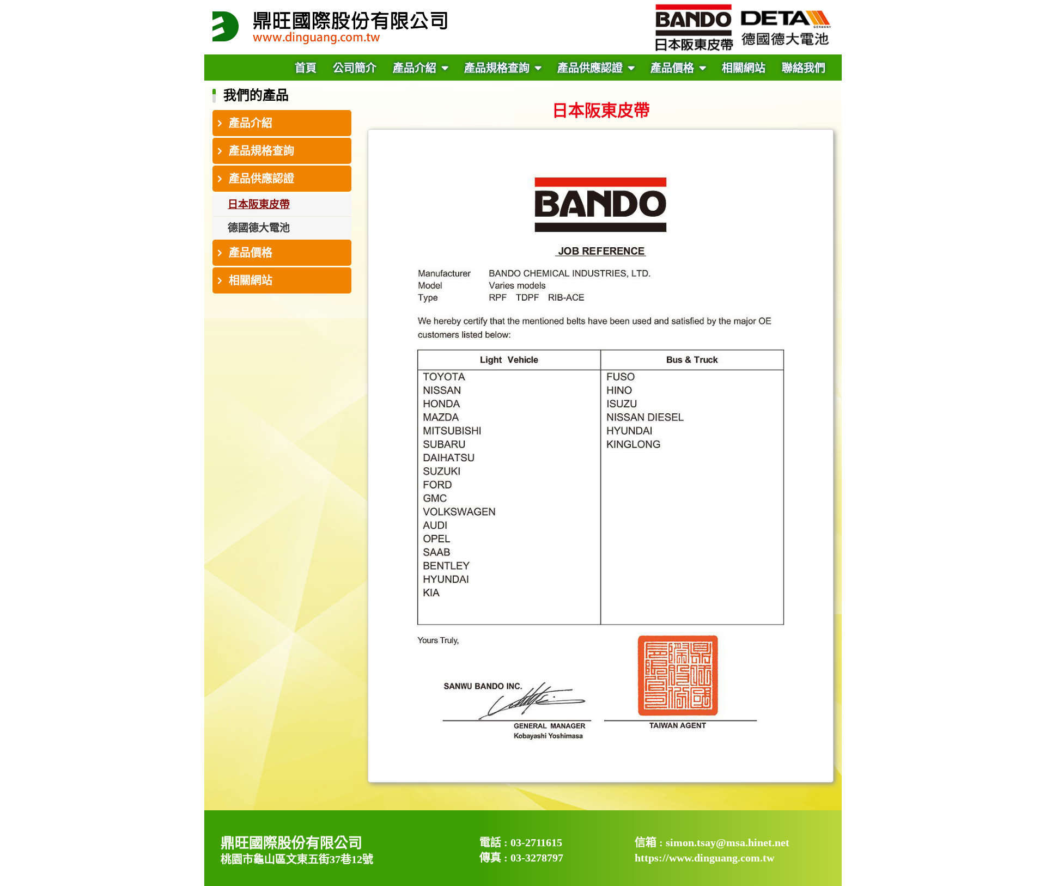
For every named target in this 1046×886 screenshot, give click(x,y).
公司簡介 (354, 68)
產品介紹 (416, 68)
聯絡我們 (803, 68)
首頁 (306, 68)
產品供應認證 (591, 68)
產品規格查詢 (498, 68)
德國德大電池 (259, 228)
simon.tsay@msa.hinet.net (727, 842)
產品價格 (673, 68)
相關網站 (743, 68)
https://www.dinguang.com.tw (704, 858)
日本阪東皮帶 (259, 204)
